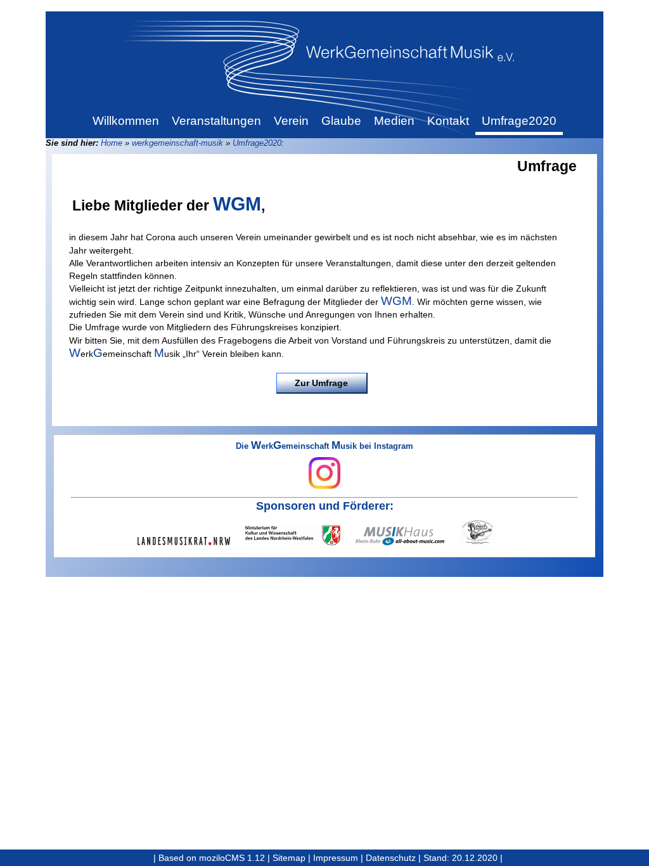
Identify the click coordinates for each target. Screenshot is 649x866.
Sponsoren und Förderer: (325, 506)
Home (111, 143)
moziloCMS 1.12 (232, 858)
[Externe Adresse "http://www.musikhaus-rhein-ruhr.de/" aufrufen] (407, 536)
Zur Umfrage (321, 383)
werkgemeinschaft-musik (177, 143)
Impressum (335, 858)
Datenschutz (391, 858)
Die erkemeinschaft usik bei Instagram (324, 446)
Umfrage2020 (257, 143)
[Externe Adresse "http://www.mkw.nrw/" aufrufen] (300, 535)
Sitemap (289, 858)
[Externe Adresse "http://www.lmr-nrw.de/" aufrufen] (191, 541)
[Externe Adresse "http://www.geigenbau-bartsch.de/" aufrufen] (485, 532)
